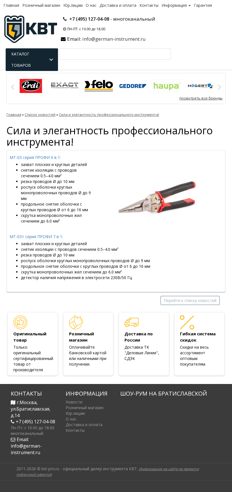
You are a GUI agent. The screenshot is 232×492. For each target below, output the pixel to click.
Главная (11, 5)
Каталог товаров (21, 59)
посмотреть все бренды (200, 98)
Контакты (148, 5)
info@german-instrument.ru (114, 39)
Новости (74, 402)
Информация (175, 5)
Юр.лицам (73, 5)
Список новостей (40, 114)
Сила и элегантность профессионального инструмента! (109, 114)
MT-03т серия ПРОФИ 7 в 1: (36, 236)
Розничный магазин (41, 5)
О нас (91, 5)
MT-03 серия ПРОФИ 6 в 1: (35, 157)
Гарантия (203, 5)
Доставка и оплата (118, 5)
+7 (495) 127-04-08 (89, 19)
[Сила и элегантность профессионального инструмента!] (157, 198)
